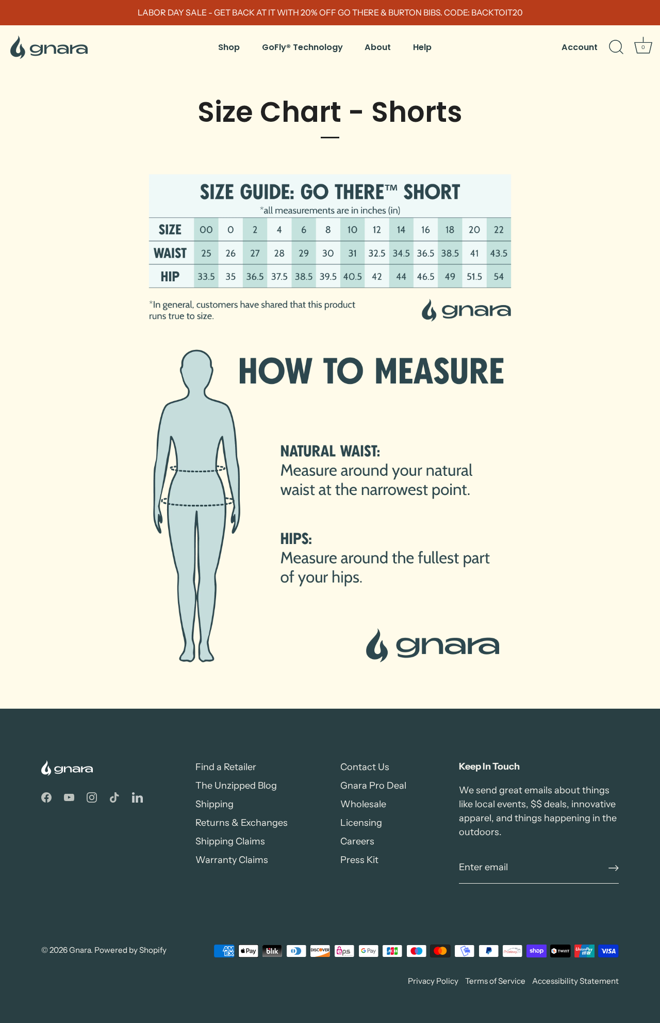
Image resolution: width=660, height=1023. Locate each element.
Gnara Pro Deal (373, 785)
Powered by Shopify (130, 950)
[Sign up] (613, 868)
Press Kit (359, 860)
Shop (229, 47)
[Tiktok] (114, 797)
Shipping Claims (230, 841)
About (378, 47)
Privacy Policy (433, 981)
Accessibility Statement (575, 981)
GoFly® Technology (302, 47)
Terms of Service (495, 981)
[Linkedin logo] (137, 797)
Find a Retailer (225, 767)
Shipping (214, 804)
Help (422, 47)
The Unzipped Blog (236, 785)
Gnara (80, 950)
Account (580, 47)
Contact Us (364, 767)
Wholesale (363, 804)
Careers (357, 841)
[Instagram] (92, 797)
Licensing (361, 822)
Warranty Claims (231, 860)
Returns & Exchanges (241, 822)
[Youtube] (69, 797)
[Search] (616, 47)
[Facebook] (46, 797)
